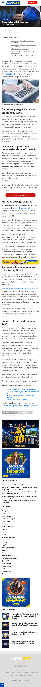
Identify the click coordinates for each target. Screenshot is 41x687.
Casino (4, 513)
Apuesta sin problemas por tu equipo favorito (18, 288)
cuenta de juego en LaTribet (23, 208)
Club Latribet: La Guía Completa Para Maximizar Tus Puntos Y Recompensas (20, 493)
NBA (3, 550)
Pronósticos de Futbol (9, 558)
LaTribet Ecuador (10, 74)
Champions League (8, 519)
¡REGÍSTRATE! (32, 2)
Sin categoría (6, 566)
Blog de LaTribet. (31, 405)
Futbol (4, 534)
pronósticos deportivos (11, 405)
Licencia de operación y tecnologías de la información (23, 45)
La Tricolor (5, 540)
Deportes (5, 524)
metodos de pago (8, 547)
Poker (4, 553)
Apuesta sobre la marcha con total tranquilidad (22, 52)
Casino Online (6, 516)
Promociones (6, 555)
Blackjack (5, 511)
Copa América (6, 521)
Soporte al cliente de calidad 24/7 (22, 55)
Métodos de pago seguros (20, 49)
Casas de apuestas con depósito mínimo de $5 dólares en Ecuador (23, 642)
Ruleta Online (6, 563)
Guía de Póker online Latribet (16, 400)
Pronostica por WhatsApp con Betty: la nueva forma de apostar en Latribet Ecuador (20, 488)
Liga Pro (4, 545)
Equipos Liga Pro (7, 526)
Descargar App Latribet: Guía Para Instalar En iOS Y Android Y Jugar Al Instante (19, 497)
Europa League (7, 532)
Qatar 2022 (6, 561)
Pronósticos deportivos (10, 415)
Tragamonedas (7, 571)
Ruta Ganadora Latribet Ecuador (13, 485)
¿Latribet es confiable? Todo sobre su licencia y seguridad (18, 501)
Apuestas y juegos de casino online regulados (22, 41)
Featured (21, 412)
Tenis (3, 569)
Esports (4, 529)
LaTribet (29, 412)
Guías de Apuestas (8, 537)
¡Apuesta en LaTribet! (20, 195)
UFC (3, 574)
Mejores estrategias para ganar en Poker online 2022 (20, 396)
